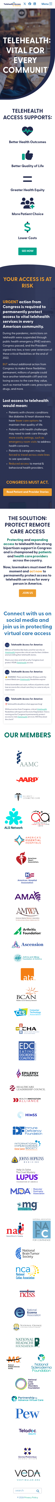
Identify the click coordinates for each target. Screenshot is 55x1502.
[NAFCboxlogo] (42, 1230)
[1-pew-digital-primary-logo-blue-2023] (27, 1414)
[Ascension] (27, 944)
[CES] (27, 1012)
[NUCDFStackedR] (27, 1384)
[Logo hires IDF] (27, 1130)
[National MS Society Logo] (14, 1363)
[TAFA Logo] (12, 4)
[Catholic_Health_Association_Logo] (27, 1028)
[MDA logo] (27, 1191)
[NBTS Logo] (27, 1253)
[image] (27, 1327)
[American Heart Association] (27, 858)
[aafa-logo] (27, 957)
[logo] (27, 840)
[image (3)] (27, 1073)
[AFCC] (27, 797)
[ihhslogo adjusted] (28, 1145)
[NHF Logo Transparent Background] (27, 1342)
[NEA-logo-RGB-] (27, 1312)
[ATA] (27, 974)
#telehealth (10, 652)
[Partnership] (27, 1398)
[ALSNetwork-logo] (13, 818)
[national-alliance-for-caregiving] (14, 1230)
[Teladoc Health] (27, 1432)
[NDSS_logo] (27, 1293)
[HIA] (27, 1100)
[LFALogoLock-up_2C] (27, 1175)
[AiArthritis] (40, 818)
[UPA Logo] (27, 1454)
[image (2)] (27, 758)
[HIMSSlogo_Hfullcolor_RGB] (27, 1115)
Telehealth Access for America (26, 645)
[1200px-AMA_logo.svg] (27, 896)
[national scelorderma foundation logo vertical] (41, 1363)
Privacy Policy (31, 1498)
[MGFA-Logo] (27, 1206)
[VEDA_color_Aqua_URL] (27, 1475)
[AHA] (27, 878)
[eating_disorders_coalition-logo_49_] (27, 1051)
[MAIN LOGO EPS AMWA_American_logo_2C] (27, 914)
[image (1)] (27, 1272)
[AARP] (27, 780)
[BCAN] (27, 994)
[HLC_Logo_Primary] (27, 1088)
